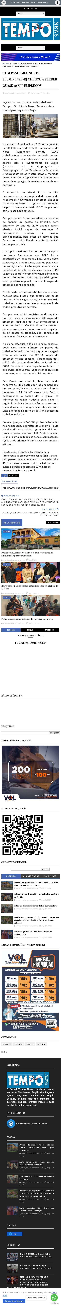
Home (5, 63)
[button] (14, 1301)
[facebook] (24, 8)
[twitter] (28, 8)
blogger (11, 630)
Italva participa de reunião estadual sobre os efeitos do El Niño (29, 587)
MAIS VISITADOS (30, 876)
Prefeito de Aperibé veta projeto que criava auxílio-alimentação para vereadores (27, 554)
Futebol (19, 1044)
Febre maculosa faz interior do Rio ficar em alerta (27, 618)
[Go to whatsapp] (54, 1297)
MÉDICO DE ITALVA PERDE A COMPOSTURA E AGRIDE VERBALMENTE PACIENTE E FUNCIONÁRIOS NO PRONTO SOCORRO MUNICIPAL (28, 1282)
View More (54, 522)
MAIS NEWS (49, 876)
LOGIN (4, 1052)
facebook (49, 630)
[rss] (36, 8)
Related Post (12, 522)
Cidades (13, 63)
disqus (30, 630)
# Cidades (13, 475)
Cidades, (46, 93)
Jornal (30, 1044)
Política (41, 1044)
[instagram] (32, 8)
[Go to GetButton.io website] (54, 1303)
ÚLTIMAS (11, 876)
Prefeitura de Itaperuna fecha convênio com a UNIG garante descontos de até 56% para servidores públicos (36, 920)
